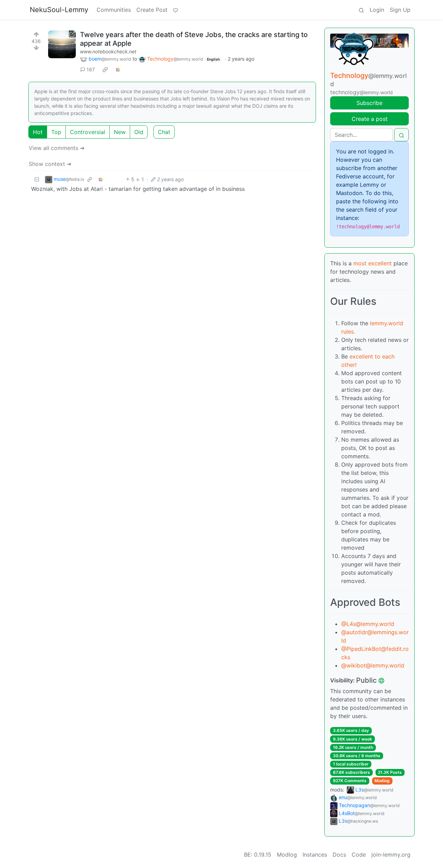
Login (377, 9)
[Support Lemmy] (175, 10)
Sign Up (400, 9)
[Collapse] (36, 179)
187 (91, 69)
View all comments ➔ (56, 147)
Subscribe (369, 102)
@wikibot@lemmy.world (372, 665)
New (120, 132)
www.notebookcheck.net (108, 51)
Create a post (370, 118)
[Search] (361, 10)
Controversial (87, 132)
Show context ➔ (50, 163)
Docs (339, 854)
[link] (105, 69)
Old (138, 132)
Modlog (382, 780)
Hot (38, 132)
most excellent (372, 263)
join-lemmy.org (390, 854)
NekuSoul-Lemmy (59, 10)
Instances (314, 854)
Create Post (152, 9)
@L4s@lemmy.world (367, 623)
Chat (164, 132)
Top (56, 132)
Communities (114, 9)
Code (359, 854)
